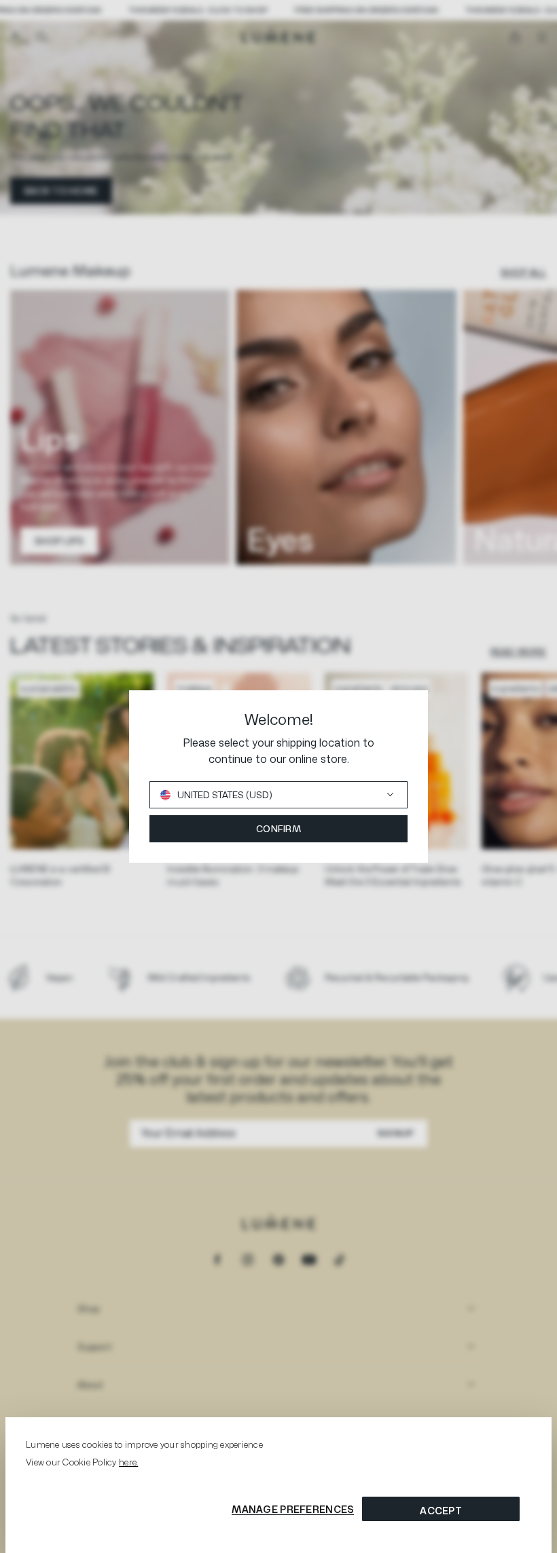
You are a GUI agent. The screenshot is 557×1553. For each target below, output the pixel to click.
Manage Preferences (293, 1509)
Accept (441, 1510)
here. (128, 1462)
